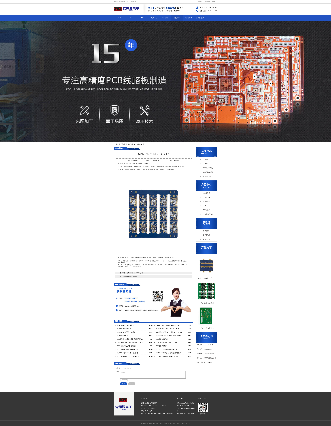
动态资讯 (130, 144)
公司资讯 (206, 159)
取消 (131, 383)
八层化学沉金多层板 (183, 405)
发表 (123, 383)
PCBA (142, 18)
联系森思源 (207, 1)
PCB (131, 18)
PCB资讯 (206, 163)
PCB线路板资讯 (139, 144)
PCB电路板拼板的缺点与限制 (129, 276)
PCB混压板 (206, 210)
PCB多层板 (206, 193)
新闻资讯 (177, 18)
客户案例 (165, 18)
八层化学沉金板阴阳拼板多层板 (186, 410)
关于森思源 (188, 18)
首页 (119, 18)
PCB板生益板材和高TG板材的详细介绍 (132, 273)
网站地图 (200, 1)
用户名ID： (119, 368)
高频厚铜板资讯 (208, 172)
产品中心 (154, 18)
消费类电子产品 (208, 214)
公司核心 (214, 1)
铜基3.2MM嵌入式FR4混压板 (185, 403)
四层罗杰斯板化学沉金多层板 (186, 413)
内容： (118, 371)
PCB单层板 (206, 201)
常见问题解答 (207, 176)
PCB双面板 (206, 197)
